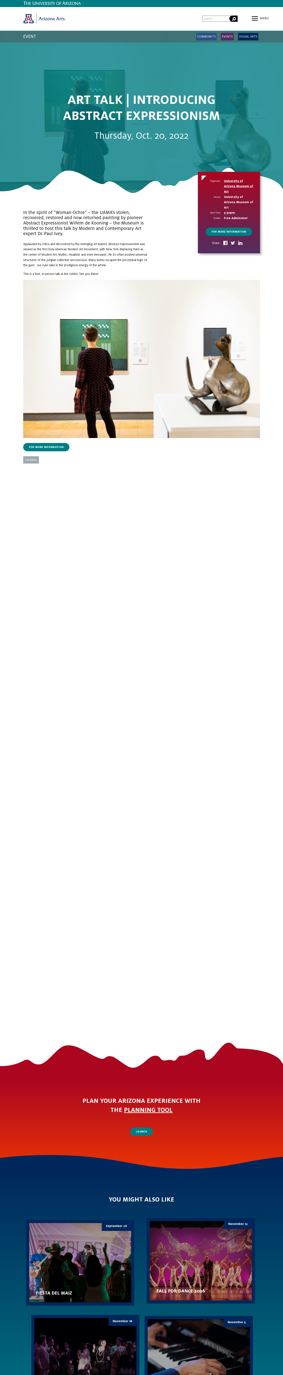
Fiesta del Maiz (80, 1262)
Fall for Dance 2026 (201, 1260)
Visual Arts (248, 36)
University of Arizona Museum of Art (238, 186)
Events (227, 36)
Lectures (31, 459)
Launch (141, 1131)
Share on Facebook (225, 243)
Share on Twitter (233, 243)
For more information (229, 231)
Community (206, 36)
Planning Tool (148, 1110)
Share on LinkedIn (240, 243)
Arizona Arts (44, 19)
